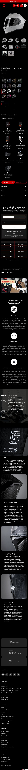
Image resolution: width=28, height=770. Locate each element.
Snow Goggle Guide (6, 759)
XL (5, 109)
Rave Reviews (4, 697)
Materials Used (4, 735)
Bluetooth (3, 733)
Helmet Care (4, 740)
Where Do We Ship (5, 723)
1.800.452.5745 (12, 652)
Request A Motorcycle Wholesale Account (11, 688)
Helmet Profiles (5, 731)
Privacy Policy (4, 712)
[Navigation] (25, 5)
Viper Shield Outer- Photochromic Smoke (20, 160)
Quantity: (3, 114)
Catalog (3, 707)
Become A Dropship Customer (8, 692)
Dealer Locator (4, 699)
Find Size (14, 226)
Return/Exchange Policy (7, 721)
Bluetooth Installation (20, 145)
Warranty (3, 714)
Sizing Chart (4, 749)
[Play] (14, 23)
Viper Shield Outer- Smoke (7, 159)
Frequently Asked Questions (7, 746)
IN (19, 216)
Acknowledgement (5, 709)
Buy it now (18, 182)
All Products (4, 695)
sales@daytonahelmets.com (15, 653)
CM (8, 216)
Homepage (4, 683)
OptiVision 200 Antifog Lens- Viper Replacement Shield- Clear (7, 175)
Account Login (4, 686)
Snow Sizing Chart (5, 757)
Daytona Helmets (8, 765)
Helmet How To (5, 738)
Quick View (8, 124)
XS (5, 103)
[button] (25, 769)
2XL (14, 109)
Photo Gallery (4, 744)
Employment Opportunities (7, 716)
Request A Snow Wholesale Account (9, 690)
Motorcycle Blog (5, 742)
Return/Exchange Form (6, 718)
